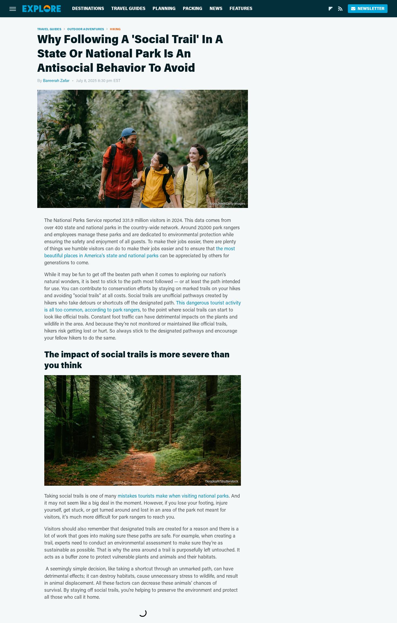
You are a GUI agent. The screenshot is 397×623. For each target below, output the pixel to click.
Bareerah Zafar (56, 80)
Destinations (88, 8)
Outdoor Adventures (85, 29)
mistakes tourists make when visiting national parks (173, 495)
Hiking (115, 29)
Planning (164, 8)
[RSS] (340, 8)
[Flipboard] (330, 8)
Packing (192, 8)
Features (241, 8)
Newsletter (371, 8)
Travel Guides (128, 8)
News (216, 8)
